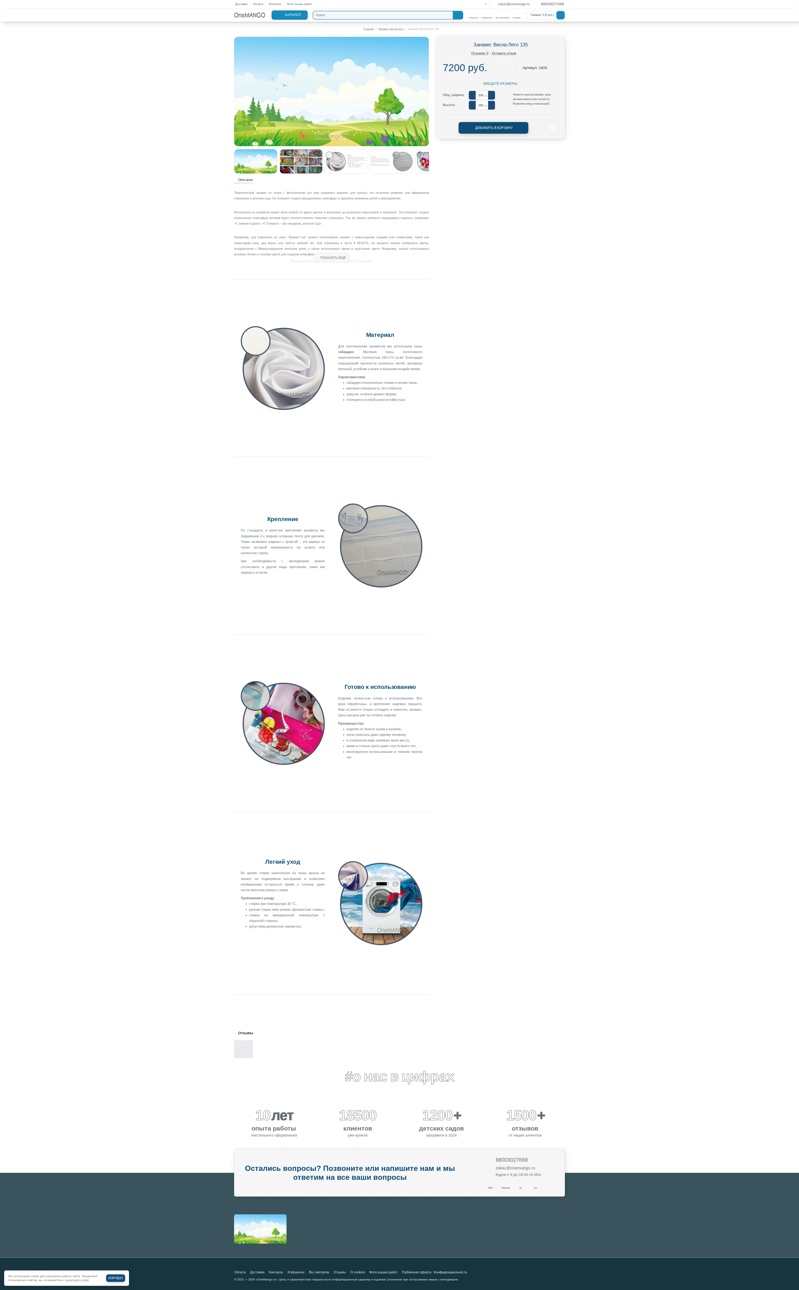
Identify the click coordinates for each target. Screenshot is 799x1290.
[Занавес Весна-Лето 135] (260, 1229)
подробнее (282, 939)
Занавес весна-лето (390, 29)
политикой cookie (77, 1280)
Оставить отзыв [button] (504, 53)
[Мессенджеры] (482, 4)
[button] (331, 258)
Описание (245, 180)
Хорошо (115, 1278)
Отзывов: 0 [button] (479, 53)
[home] (367, 29)
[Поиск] (458, 15)
